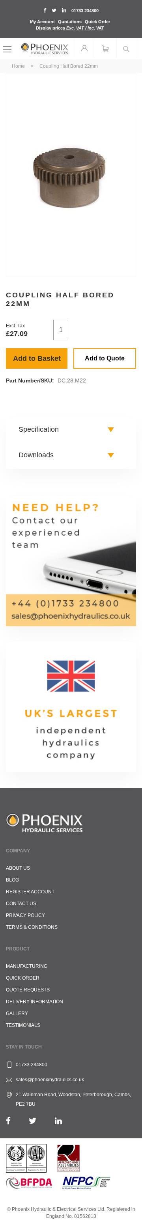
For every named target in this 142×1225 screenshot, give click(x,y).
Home (18, 66)
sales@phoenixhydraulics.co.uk (50, 1079)
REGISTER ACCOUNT (30, 892)
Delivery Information (34, 1001)
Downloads (36, 455)
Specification (39, 429)
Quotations (70, 21)
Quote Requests (28, 990)
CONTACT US (21, 903)
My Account (42, 21)
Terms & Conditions (32, 927)
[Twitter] (33, 1120)
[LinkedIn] (58, 1120)
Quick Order (97, 21)
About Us (18, 868)
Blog (12, 880)
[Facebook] (8, 1120)
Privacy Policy (25, 915)
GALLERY (17, 1013)
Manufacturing (26, 966)
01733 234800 (85, 10)
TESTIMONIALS (23, 1025)
